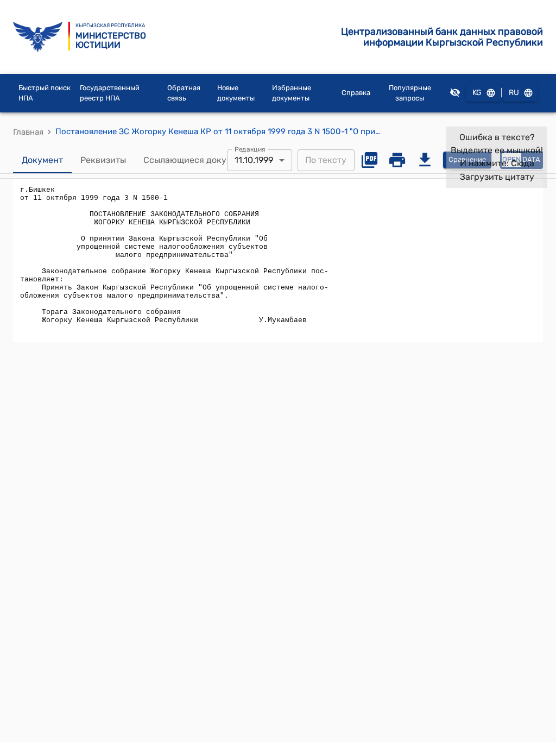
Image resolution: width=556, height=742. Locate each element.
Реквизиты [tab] (103, 160)
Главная (28, 132)
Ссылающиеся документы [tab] (198, 160)
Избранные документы (291, 93)
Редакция (250, 149)
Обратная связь (183, 93)
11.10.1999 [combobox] (254, 160)
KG (477, 92)
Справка (356, 93)
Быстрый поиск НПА (44, 93)
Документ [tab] (42, 160)
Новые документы (236, 93)
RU (514, 92)
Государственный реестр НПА (110, 93)
